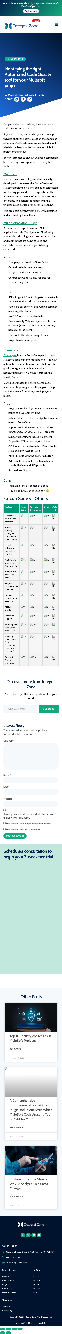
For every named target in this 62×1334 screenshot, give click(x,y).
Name (7, 774)
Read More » (16, 1049)
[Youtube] (39, 1235)
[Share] (14, 1329)
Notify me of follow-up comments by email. (28, 823)
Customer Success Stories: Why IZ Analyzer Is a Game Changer (29, 1183)
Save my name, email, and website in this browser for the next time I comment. (30, 816)
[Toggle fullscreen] (8, 1329)
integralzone (15, 59)
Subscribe (49, 708)
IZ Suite (37, 1270)
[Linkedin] (33, 1235)
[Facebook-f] (23, 1235)
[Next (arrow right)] (8, 1332)
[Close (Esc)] (20, 1329)
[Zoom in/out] (2, 1329)
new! (36, 21)
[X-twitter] (28, 1235)
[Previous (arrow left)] (2, 1332)
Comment (9, 740)
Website (7, 798)
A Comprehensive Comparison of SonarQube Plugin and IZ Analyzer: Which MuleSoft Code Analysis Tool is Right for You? (31, 1110)
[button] (56, 24)
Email (7, 786)
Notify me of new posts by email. (23, 829)
